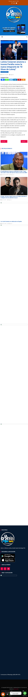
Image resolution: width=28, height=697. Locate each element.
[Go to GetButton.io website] (25, 695)
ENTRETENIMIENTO (4, 71)
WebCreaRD (16, 689)
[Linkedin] (15, 80)
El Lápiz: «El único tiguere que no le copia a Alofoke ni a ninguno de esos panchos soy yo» (14, 197)
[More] (23, 80)
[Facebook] (3, 80)
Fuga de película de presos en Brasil (24, 141)
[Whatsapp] (7, 80)
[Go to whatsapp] (25, 693)
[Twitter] (11, 80)
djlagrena (12, 74)
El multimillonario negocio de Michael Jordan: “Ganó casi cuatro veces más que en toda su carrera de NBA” (14, 172)
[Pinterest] (19, 80)
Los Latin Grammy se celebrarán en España (11, 221)
